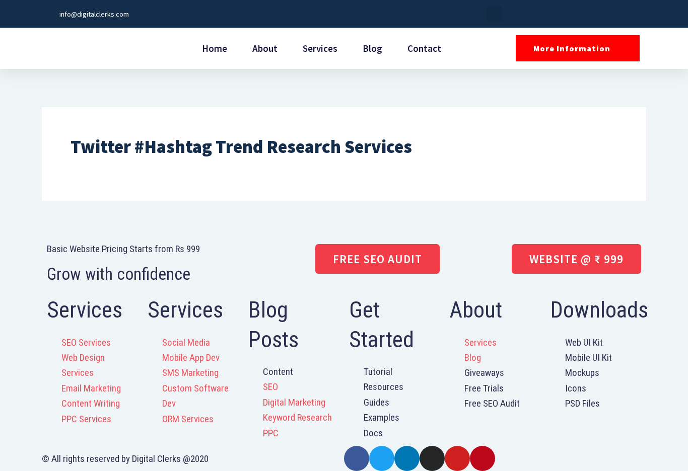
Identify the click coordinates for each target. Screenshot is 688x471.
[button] (494, 14)
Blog (372, 48)
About (265, 48)
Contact (424, 48)
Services (320, 48)
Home (214, 48)
